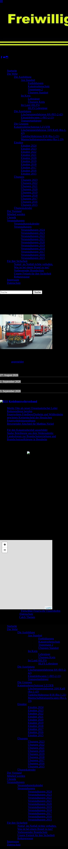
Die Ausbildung (22, 76)
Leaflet (48, 607)
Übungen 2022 (29, 183)
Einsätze (18, 142)
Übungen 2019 (29, 192)
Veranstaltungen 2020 (33, 242)
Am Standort (28, 80)
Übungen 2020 (29, 189)
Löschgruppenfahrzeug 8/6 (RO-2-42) (42, 114)
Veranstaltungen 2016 (33, 254)
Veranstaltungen (16, 220)
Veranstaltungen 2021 (33, 239)
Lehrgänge (34, 98)
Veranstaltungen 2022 (33, 236)
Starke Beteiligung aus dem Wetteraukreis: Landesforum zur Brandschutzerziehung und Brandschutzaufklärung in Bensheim (31, 436)
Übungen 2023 (29, 179)
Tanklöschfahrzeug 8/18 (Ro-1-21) (40, 136)
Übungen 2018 (29, 195)
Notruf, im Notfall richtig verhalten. (33, 264)
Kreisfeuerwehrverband (23, 401)
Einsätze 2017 (28, 167)
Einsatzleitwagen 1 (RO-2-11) (37, 117)
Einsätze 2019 (28, 161)
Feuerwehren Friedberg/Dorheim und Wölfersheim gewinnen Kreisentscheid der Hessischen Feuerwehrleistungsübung (35, 417)
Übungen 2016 (29, 201)
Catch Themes (27, 617)
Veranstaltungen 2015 (33, 257)
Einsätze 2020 (28, 158)
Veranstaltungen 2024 (33, 229)
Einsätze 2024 (28, 145)
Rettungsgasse (22, 276)
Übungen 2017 (29, 198)
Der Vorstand (14, 211)
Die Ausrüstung (22, 111)
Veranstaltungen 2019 (33, 245)
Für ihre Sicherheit (17, 261)
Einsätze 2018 (28, 164)
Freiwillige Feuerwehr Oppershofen (40, 610)
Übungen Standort (38, 92)
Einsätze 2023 (28, 148)
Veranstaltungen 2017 (33, 251)
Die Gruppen (21, 123)
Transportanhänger (31, 120)
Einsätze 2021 (28, 154)
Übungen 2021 (29, 186)
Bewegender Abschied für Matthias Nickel (30, 423)
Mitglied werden (16, 214)
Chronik (11, 217)
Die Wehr (12, 73)
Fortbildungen (35, 83)
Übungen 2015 (29, 204)
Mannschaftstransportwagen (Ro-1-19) (42, 139)
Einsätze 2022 (28, 151)
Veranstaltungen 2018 (33, 248)
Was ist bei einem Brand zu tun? (31, 267)
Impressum (13, 279)
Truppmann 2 (35, 89)
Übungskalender (23, 208)
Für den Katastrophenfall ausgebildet (27, 429)
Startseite (12, 70)
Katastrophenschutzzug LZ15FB (32, 126)
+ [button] (5, 544)
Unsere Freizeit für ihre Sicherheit (32, 273)
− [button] (5, 550)
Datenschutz (14, 282)
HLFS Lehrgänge (37, 108)
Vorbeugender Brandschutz (29, 270)
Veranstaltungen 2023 (33, 232)
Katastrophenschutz (39, 86)
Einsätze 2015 (28, 173)
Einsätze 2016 (28, 170)
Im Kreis (26, 95)
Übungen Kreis (36, 101)
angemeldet (17, 361)
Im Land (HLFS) (30, 105)
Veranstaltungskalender (26, 223)
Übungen (19, 176)
